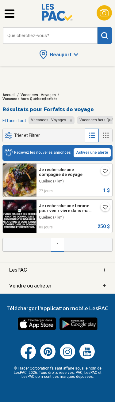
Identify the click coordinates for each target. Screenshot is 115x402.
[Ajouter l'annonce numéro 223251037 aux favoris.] (103, 172)
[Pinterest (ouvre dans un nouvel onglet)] (48, 358)
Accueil (8, 95)
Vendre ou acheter (57, 285)
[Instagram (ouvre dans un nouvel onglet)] (67, 358)
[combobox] (50, 35)
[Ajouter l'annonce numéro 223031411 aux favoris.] (103, 208)
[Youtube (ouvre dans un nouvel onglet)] (87, 358)
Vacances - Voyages (38, 95)
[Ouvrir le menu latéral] (9, 13)
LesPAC (57, 270)
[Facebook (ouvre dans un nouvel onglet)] (28, 358)
